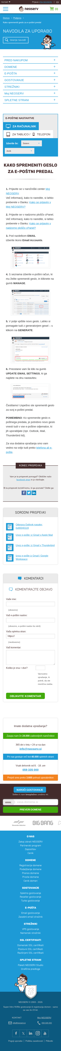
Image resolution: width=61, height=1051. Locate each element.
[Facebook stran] (16, 1033)
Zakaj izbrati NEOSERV (31, 841)
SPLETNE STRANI (16, 100)
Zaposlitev (30, 849)
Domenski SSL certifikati (30, 945)
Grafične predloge (30, 969)
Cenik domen (30, 880)
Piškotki (49, 1041)
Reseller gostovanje (30, 896)
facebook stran (23, 479)
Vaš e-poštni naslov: (16, 615)
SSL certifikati (30, 940)
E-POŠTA (10, 73)
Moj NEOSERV (46, 2)
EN (57, 2)
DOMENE (10, 66)
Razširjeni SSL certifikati (30, 952)
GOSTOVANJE (14, 80)
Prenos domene (30, 873)
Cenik (30, 853)
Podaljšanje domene (30, 869)
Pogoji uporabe (15, 1041)
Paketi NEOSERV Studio (30, 965)
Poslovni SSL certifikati (30, 949)
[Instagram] (37, 1033)
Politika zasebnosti (34, 1041)
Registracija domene (30, 865)
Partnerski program (30, 845)
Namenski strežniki (30, 933)
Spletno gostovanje (30, 893)
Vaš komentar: (13, 647)
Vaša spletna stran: (16, 631)
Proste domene (30, 877)
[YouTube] (45, 1033)
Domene (30, 860)
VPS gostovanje (30, 929)
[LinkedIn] (30, 1033)
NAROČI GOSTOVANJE (30, 790)
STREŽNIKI (11, 86)
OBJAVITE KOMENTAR (25, 696)
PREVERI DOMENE (30, 809)
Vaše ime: (11, 599)
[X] (23, 1033)
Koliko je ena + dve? (17, 668)
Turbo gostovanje (30, 900)
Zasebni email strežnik (31, 916)
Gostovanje (30, 887)
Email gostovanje (30, 913)
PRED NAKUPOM (16, 60)
